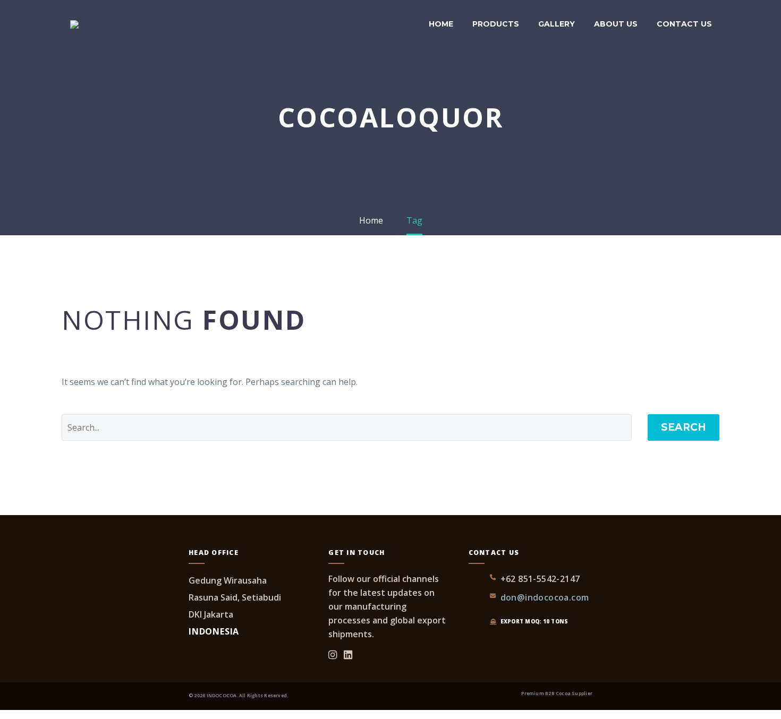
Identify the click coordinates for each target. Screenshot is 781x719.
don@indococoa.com (544, 597)
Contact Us (684, 24)
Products (495, 24)
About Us (616, 24)
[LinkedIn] (348, 655)
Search (683, 427)
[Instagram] (332, 655)
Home (441, 24)
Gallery (556, 24)
